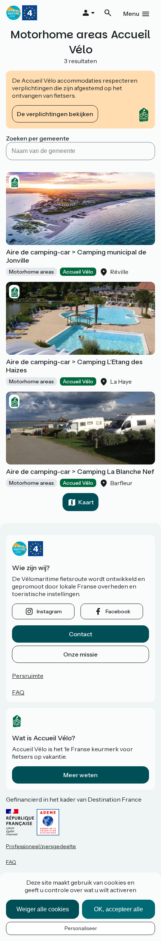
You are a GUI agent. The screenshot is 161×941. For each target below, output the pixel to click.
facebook (118, 611)
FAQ (18, 692)
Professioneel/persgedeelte (41, 846)
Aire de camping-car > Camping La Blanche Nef (80, 471)
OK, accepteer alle (118, 909)
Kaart (86, 502)
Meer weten (80, 775)
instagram (49, 611)
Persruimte (27, 675)
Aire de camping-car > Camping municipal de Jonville (76, 256)
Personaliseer (80, 928)
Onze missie (80, 654)
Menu (131, 13)
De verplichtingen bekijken (55, 114)
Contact (80, 634)
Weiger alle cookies (42, 909)
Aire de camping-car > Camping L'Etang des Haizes (74, 366)
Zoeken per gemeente (37, 138)
